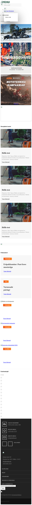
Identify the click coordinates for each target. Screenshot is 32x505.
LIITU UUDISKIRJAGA (7, 484)
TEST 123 (16, 103)
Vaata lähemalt (7, 271)
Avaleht (2, 21)
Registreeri (11, 11)
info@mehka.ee (12, 438)
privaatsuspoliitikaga (16, 494)
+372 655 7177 (12, 431)
